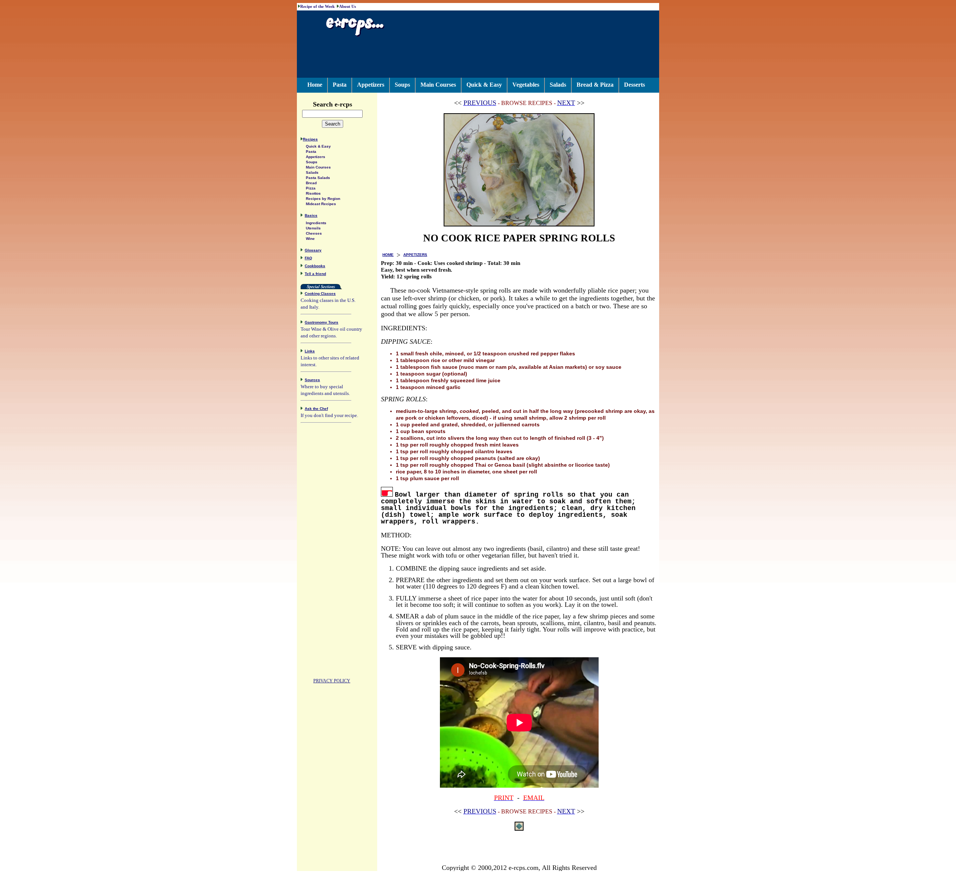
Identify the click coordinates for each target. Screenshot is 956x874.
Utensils (313, 228)
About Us (347, 6)
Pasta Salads (318, 178)
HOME (388, 255)
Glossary (313, 250)
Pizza (311, 188)
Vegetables (525, 84)
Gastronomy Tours (321, 322)
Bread (311, 183)
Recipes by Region (323, 199)
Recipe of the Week (317, 6)
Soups (402, 84)
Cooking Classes (320, 293)
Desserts (634, 84)
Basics (311, 215)
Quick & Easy (484, 84)
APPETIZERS (415, 255)
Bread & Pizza (595, 84)
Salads (558, 84)
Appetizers (370, 84)
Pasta (340, 84)
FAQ (308, 258)
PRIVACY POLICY (331, 680)
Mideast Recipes (321, 204)
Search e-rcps (332, 104)
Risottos (313, 193)
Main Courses (438, 84)
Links (310, 351)
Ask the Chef (316, 409)
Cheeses (314, 233)
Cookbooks (315, 266)
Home (314, 84)
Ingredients (316, 223)
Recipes (310, 139)
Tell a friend (315, 274)
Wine (310, 239)
